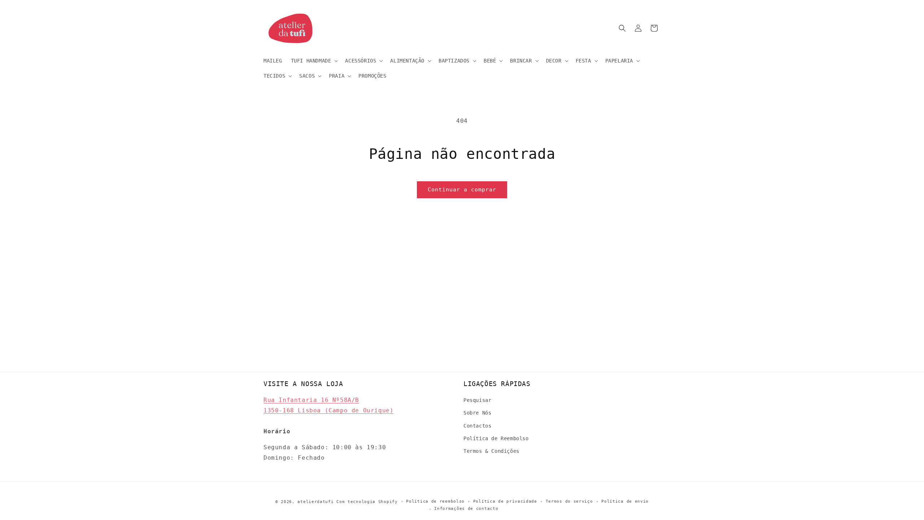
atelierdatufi (315, 501)
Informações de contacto (466, 508)
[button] (314, 60)
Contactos (477, 426)
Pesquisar (477, 400)
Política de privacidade (505, 501)
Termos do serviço (569, 501)
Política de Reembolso (496, 438)
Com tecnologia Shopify (366, 501)
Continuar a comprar (462, 189)
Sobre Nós (477, 413)
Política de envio (625, 501)
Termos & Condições (491, 451)
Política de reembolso (435, 501)
